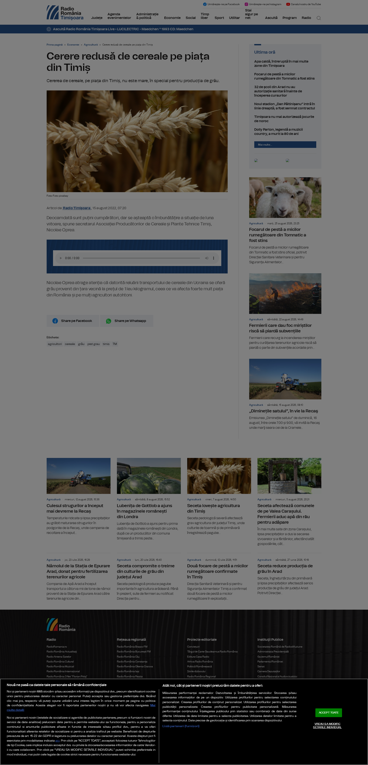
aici (57, 740)
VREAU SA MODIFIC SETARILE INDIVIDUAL (327, 726)
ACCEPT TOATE (329, 712)
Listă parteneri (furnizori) (180, 726)
